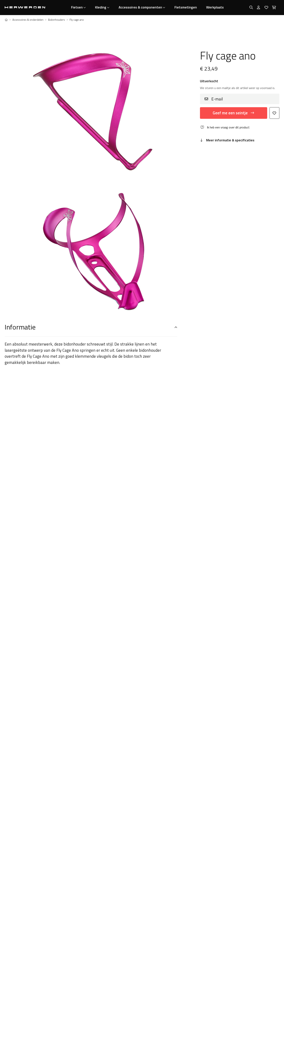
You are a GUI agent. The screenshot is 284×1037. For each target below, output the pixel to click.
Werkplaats (215, 7)
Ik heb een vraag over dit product (228, 127)
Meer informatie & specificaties (230, 140)
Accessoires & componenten (140, 7)
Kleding (100, 7)
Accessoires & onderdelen (27, 20)
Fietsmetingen (185, 7)
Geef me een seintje (230, 113)
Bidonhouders (56, 20)
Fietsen (77, 7)
